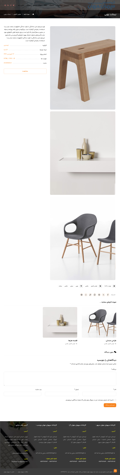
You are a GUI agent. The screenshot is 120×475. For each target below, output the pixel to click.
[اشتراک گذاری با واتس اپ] (86, 295)
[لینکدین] (8, 5)
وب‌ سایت (38, 389)
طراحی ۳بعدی (94, 286)
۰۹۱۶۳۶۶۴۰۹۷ (111, 461)
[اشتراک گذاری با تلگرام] (81, 295)
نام (114, 389)
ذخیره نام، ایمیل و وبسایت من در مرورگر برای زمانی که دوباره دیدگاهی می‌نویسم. (90, 400)
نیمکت (60, 286)
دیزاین (71, 286)
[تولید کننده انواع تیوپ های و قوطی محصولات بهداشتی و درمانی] (101, 5)
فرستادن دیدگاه (110, 405)
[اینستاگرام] (10, 5)
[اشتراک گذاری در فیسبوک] (108, 295)
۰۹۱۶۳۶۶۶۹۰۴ (102, 461)
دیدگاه (113, 369)
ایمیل (76, 389)
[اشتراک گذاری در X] (103, 295)
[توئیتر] (13, 5)
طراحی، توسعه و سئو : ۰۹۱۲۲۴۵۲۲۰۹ (69, 472)
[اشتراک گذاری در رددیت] (94, 295)
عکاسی (86, 286)
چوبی (77, 286)
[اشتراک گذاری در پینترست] (99, 295)
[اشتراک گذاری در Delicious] (90, 295)
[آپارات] (5, 5)
